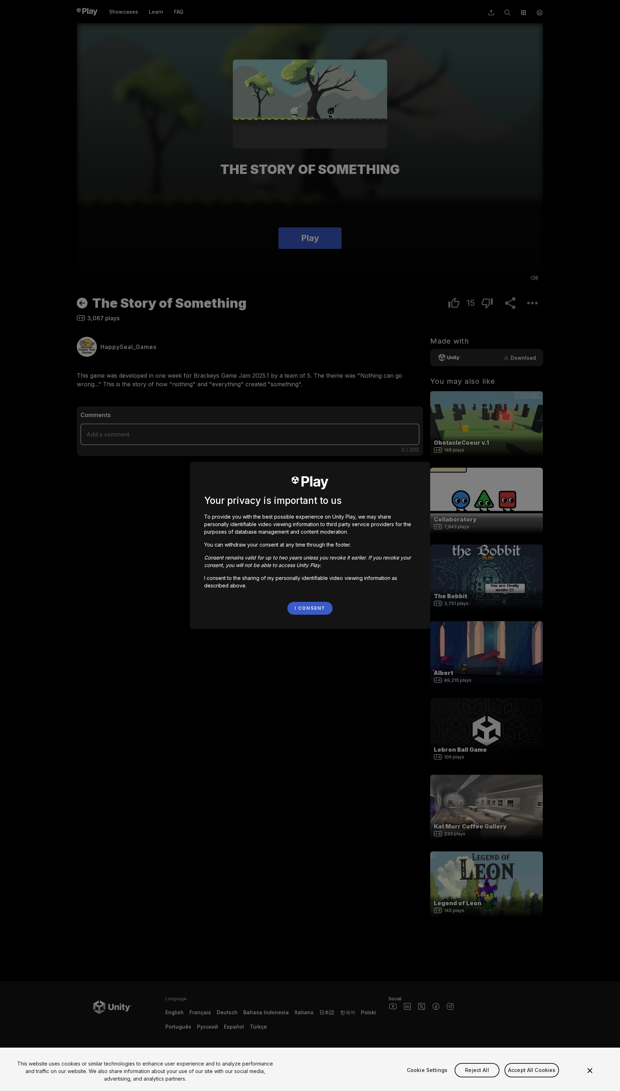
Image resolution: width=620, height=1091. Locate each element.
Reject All (477, 1070)
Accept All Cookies (532, 1070)
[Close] (590, 1070)
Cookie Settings (427, 1070)
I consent (310, 608)
